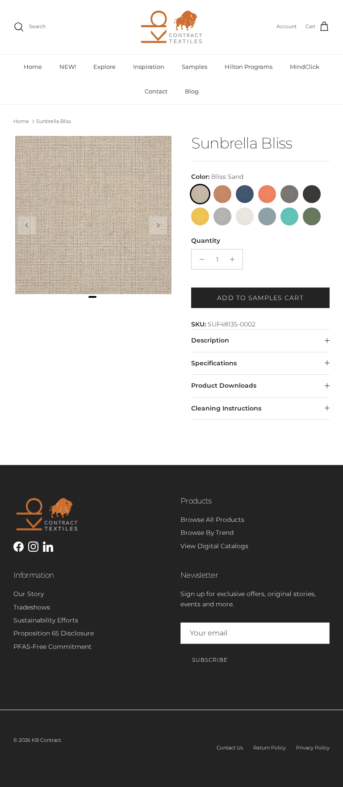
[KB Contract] (171, 27)
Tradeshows (31, 607)
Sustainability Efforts (45, 620)
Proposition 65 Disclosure (53, 633)
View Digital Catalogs (214, 546)
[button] (27, 225)
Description (210, 340)
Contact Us (230, 748)
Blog (192, 91)
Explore (104, 66)
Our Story (28, 594)
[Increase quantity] (235, 259)
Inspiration (148, 66)
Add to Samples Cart (260, 298)
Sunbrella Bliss (53, 121)
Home (33, 66)
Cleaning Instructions (226, 408)
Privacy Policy (313, 748)
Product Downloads (223, 385)
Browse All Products (212, 520)
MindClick (304, 66)
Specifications (214, 363)
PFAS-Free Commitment (52, 647)
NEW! (67, 66)
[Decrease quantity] (199, 259)
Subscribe (210, 659)
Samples (194, 66)
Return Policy (269, 748)
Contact (156, 91)
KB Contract (46, 740)
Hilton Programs (248, 66)
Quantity (205, 241)
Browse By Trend (207, 533)
